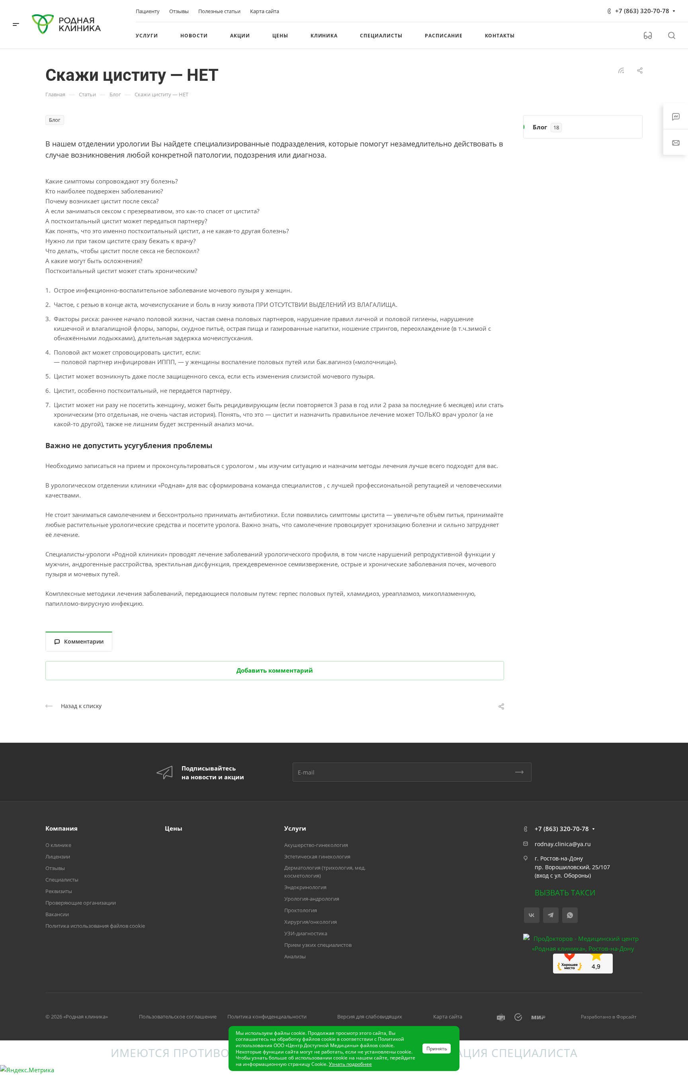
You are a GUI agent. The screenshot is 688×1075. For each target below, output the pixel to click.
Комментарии (84, 641)
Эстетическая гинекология (317, 856)
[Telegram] (551, 915)
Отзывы (55, 868)
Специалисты (61, 879)
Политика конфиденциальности (267, 1016)
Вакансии (57, 914)
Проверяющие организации (80, 902)
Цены (173, 828)
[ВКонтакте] (531, 915)
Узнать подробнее (350, 1064)
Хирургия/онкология (310, 921)
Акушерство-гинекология (316, 845)
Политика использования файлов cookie (95, 925)
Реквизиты (58, 891)
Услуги (295, 828)
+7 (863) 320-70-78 (642, 11)
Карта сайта (447, 1016)
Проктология (300, 910)
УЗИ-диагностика (305, 933)
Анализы (295, 956)
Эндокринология (305, 887)
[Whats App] (570, 915)
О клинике (58, 845)
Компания (61, 828)
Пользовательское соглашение (178, 1016)
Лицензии (57, 856)
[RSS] (621, 70)
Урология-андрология (311, 898)
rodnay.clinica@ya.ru (563, 844)
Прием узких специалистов (318, 944)
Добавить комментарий (274, 670)
